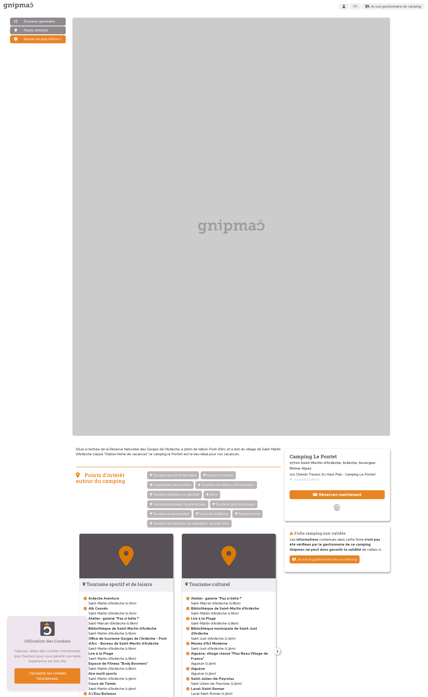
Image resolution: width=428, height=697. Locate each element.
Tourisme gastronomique (235, 504)
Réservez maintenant (340, 494)
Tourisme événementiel (170, 514)
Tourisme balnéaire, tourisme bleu (179, 504)
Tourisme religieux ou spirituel (175, 494)
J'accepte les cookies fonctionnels (47, 676)
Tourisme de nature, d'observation (227, 485)
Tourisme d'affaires (213, 514)
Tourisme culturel (219, 475)
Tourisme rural (248, 514)
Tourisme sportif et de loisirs (174, 475)
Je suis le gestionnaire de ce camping (326, 559)
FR (355, 6)
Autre (213, 494)
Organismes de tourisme (171, 485)
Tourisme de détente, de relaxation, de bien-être (190, 523)
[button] (277, 651)
